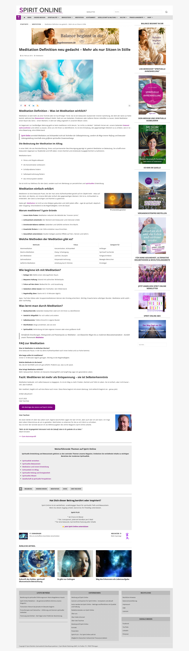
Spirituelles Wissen (29, 476)
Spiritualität (52, 17)
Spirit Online (25, 135)
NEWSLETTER (91, 12)
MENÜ (18, 18)
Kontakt (74, 628)
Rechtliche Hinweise (129, 597)
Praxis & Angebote (136, 17)
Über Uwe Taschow (77, 621)
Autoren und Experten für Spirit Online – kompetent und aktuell (92, 601)
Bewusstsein (66, 17)
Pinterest (126, 634)
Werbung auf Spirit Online (79, 597)
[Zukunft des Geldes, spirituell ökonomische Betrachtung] (37, 563)
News (29, 17)
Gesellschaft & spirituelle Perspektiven (36, 479)
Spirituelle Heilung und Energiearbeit (36, 473)
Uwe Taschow (76, 489)
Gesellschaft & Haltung (107, 17)
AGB (124, 608)
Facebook (126, 624)
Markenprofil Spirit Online (79, 624)
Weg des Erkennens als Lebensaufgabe (112, 579)
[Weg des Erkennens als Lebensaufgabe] (114, 563)
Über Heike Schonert (78, 617)
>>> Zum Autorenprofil (27, 436)
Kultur (122, 17)
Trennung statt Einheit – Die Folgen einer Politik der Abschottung (41, 616)
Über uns (74, 614)
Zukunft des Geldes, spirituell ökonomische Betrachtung (32, 580)
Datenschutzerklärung (130, 601)
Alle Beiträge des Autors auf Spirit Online (37, 407)
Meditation (79, 17)
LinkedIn (125, 631)
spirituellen (90, 183)
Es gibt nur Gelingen (66, 579)
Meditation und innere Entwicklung (35, 467)
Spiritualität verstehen (30, 461)
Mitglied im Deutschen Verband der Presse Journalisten (89, 638)
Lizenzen (125, 611)
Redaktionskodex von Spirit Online (82, 610)
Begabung (28, 489)
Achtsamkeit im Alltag (30, 470)
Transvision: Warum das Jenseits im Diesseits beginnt (37, 607)
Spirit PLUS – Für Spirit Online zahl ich (83, 634)
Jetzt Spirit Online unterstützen (76, 526)
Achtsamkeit (90, 17)
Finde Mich (74, 631)
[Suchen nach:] (152, 345)
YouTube (126, 627)
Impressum (126, 604)
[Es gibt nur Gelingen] (75, 563)
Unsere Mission (39, 17)
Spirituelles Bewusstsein (31, 464)
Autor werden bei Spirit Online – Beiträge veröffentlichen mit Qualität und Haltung (93, 605)
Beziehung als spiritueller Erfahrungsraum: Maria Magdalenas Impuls (42, 597)
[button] (21, 105)
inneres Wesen (41, 489)
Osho (65, 489)
